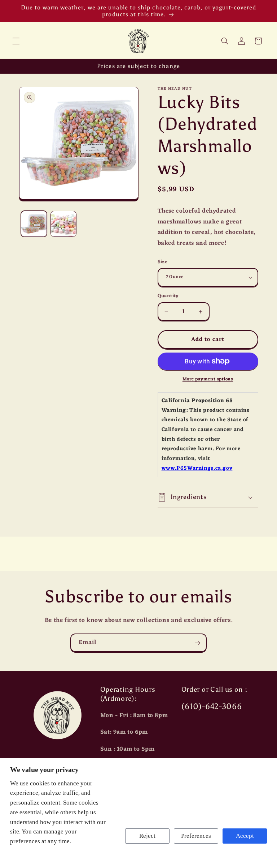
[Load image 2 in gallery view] (63, 224)
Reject (147, 835)
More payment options (208, 379)
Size (163, 262)
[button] (16, 41)
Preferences (196, 835)
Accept (245, 835)
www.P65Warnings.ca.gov (197, 468)
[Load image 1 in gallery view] (34, 224)
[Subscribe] (197, 643)
